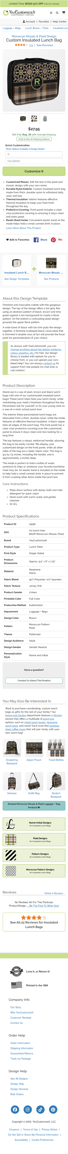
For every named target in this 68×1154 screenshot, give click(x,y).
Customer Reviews (20, 1017)
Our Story (15, 1007)
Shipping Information (21, 1048)
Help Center (59, 21)
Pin (60, 239)
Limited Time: (34, 3)
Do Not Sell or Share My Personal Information (33, 1134)
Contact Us (16, 1023)
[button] (63, 13)
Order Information (20, 1043)
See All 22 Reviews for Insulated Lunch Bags (34, 925)
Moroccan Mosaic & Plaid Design (34, 36)
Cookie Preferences (43, 1140)
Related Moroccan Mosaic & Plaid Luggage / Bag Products (34, 806)
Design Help (17, 1083)
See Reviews (41, 45)
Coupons (14, 1129)
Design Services (19, 1089)
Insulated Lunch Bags (17, 272)
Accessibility (21, 1140)
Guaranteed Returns (21, 1053)
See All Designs (19, 1078)
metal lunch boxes (34, 722)
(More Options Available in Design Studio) (25, 149)
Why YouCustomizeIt (21, 1012)
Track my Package (20, 1058)
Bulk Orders (17, 1094)
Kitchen (57, 715)
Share (43, 239)
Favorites (44, 21)
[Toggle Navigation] (51, 13)
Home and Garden (15, 715)
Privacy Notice (49, 1129)
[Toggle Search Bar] (57, 13)
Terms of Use (30, 1129)
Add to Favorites (19, 239)
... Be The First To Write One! (43, 905)
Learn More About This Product (23, 228)
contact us (49, 363)
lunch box (48, 718)
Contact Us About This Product (34, 680)
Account (30, 21)
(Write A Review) (53, 893)
